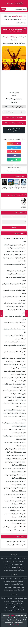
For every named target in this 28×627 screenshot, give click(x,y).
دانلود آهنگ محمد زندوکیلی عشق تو (14, 254)
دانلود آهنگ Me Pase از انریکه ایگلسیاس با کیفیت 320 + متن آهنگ (13, 30)
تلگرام (12, 148)
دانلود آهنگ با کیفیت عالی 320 (13, 118)
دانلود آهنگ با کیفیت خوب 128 (13, 123)
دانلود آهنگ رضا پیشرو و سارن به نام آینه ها (14, 558)
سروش (13, 160)
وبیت (9, 625)
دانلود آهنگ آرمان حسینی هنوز (16, 271)
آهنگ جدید (9, 3)
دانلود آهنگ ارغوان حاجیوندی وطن (15, 251)
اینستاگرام (12, 144)
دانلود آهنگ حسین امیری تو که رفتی (14, 303)
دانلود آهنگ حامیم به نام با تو (16, 274)
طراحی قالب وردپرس (15, 625)
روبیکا (12, 152)
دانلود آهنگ (20, 171)
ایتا (12, 156)
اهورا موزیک (11, 615)
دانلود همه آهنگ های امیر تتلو (16, 545)
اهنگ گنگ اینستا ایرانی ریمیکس (15, 541)
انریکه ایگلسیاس (17, 16)
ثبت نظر (14, 227)
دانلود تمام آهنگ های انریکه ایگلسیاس (14, 130)
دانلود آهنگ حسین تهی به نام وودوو (14, 245)
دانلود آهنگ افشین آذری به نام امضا (14, 342)
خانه (24, 16)
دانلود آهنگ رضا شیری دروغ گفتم (15, 306)
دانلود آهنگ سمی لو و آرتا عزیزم (16, 248)
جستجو (3, 9)
